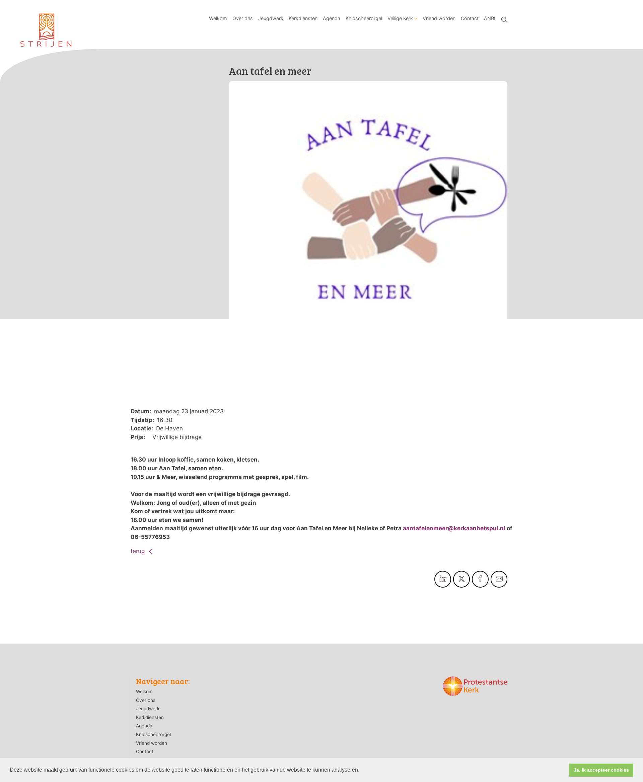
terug (138, 550)
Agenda (331, 18)
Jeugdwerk (270, 18)
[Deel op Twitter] (461, 579)
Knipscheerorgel (364, 18)
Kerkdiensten (303, 18)
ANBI (489, 18)
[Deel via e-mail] (499, 579)
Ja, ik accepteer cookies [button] (601, 770)
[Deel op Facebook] (480, 579)
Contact (470, 18)
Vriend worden (439, 18)
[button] (362, 771)
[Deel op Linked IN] (442, 579)
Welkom (218, 18)
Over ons (242, 18)
